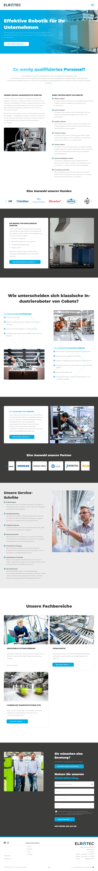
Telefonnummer (61, 798)
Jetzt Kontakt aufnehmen (15, 44)
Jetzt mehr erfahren (62, 664)
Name (58, 791)
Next (92, 201)
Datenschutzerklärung (61, 813)
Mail (57, 805)
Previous (6, 201)
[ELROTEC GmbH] (13, 5)
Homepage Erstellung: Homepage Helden (82, 867)
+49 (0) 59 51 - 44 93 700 (87, 854)
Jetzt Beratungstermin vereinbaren (23, 262)
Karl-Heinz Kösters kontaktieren (68, 766)
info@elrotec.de (89, 858)
